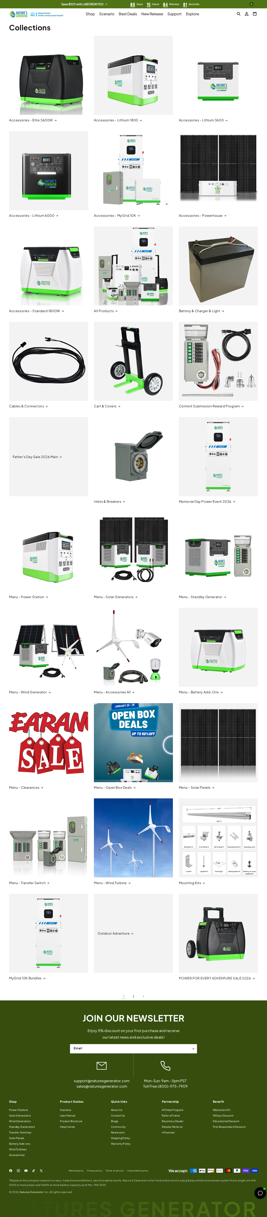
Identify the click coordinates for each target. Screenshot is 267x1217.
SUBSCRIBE (133, 645)
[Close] (179, 568)
